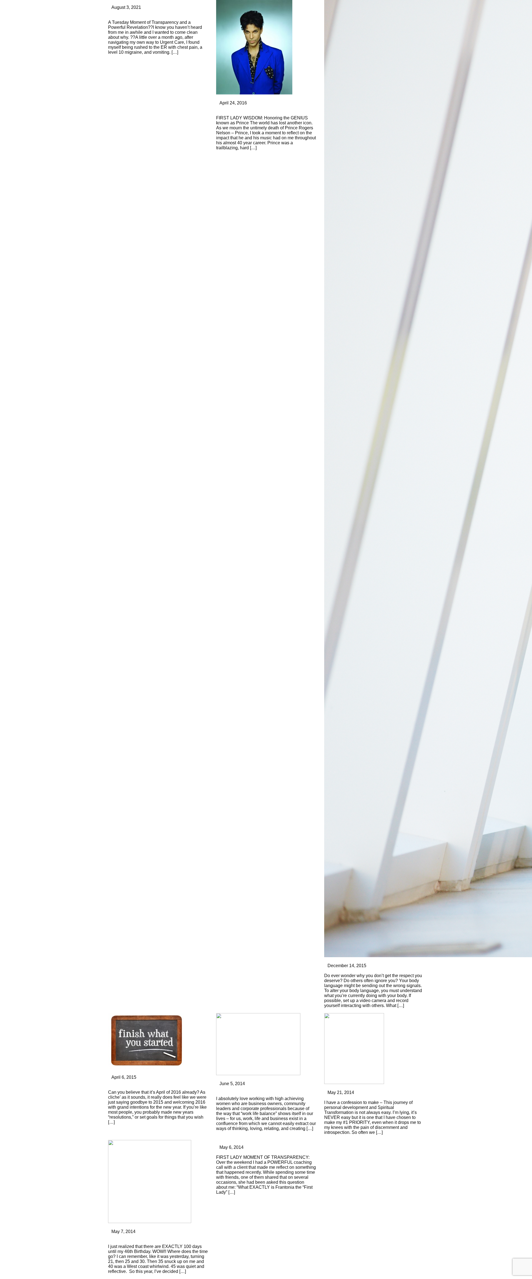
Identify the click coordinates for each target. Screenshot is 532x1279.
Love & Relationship (344, 1087)
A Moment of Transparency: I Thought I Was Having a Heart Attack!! (154, 15)
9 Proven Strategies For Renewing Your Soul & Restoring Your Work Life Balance (265, 1091)
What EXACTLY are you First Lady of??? (259, 1152)
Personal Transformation (132, 2)
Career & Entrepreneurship (350, 960)
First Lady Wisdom (126, 1226)
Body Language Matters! (350, 970)
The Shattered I (340, 1097)
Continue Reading (126, 57)
